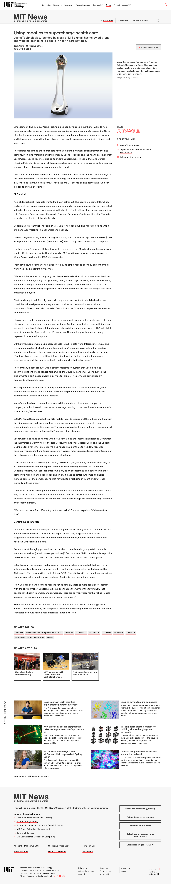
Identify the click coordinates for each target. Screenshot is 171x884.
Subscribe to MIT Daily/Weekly (140, 809)
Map (26, 873)
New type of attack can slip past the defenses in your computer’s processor (64, 728)
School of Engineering (130, 157)
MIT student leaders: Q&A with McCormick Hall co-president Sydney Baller (63, 754)
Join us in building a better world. (154, 872)
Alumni (117, 5)
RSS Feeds (87, 851)
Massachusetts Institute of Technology (36, 868)
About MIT (126, 5)
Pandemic (118, 632)
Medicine (107, 632)
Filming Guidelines (57, 851)
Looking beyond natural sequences (139, 702)
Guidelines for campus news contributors (140, 835)
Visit (21, 873)
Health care (94, 632)
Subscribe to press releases (140, 817)
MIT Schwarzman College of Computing (36, 836)
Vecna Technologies (129, 145)
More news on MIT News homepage (30, 776)
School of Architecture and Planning (34, 817)
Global (50, 637)
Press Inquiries (21, 851)
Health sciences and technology (29, 637)
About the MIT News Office (27, 846)
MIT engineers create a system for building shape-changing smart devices (138, 729)
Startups (69, 632)
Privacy (22, 876)
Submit (158, 20)
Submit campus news (140, 825)
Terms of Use (88, 846)
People (38, 873)
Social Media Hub (45, 876)
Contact (53, 873)
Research (57, 5)
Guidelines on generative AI (140, 845)
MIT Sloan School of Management (33, 829)
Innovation (68, 5)
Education (46, 5)
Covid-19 (131, 632)
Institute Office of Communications (90, 808)
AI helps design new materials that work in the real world (139, 753)
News (108, 5)
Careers (45, 873)
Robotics (19, 632)
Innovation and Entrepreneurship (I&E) (43, 632)
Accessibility (32, 876)
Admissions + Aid (83, 5)
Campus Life (98, 5)
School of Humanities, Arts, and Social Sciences (40, 825)
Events (32, 873)
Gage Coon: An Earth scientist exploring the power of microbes (60, 703)
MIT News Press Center (59, 846)
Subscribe (108, 20)
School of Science (25, 833)
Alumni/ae (81, 632)
